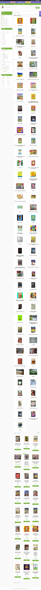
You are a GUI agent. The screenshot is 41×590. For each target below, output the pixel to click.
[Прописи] (20, 163)
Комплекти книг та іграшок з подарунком (20, 47)
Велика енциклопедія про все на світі (27, 534)
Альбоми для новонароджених (20, 233)
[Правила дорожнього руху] (33, 329)
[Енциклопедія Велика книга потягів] (27, 476)
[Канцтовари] (20, 414)
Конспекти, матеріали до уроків (33, 79)
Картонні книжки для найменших (33, 124)
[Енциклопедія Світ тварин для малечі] (18, 493)
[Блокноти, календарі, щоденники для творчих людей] (20, 250)
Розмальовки (20, 123)
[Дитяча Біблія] (20, 217)
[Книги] (20, 285)
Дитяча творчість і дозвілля (33, 211)
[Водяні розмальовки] (20, 85)
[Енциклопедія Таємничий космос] (18, 529)
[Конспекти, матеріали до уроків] (33, 74)
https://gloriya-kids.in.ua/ (6, 69)
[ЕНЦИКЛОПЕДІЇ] (20, 20)
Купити (18, 449)
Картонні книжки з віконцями (20, 134)
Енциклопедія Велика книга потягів (26, 481)
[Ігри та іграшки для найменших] (20, 186)
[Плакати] (33, 217)
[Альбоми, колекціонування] (33, 350)
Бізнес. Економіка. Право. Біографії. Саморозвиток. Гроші (20, 267)
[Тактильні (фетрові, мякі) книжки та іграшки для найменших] (33, 174)
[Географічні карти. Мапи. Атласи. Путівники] (33, 228)
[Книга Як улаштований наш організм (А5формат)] (35, 510)
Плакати (33, 222)
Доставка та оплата (5, 20)
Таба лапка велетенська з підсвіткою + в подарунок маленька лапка (26, 463)
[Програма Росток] (20, 317)
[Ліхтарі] (20, 382)
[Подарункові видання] (20, 306)
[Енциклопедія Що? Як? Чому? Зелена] (18, 547)
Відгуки (3, 17)
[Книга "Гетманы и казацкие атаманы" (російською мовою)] (27, 547)
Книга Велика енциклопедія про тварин (35, 534)
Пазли (20, 211)
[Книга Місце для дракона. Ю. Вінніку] (27, 438)
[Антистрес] (20, 239)
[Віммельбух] (33, 108)
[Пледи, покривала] (20, 371)
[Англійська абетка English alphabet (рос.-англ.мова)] (18, 438)
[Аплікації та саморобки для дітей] (33, 85)
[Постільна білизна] (33, 382)
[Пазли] (20, 207)
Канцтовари (20, 418)
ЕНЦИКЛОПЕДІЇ (20, 25)
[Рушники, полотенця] (33, 403)
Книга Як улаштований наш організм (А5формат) (35, 516)
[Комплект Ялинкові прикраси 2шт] (18, 457)
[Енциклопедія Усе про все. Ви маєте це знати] (18, 476)
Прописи (20, 167)
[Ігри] (33, 196)
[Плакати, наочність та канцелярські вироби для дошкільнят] (33, 317)
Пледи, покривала (20, 376)
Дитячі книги (33, 46)
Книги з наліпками (20, 101)
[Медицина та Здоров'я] (33, 295)
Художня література (33, 289)
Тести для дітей (33, 134)
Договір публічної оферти (5, 25)
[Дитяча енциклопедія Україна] (27, 510)
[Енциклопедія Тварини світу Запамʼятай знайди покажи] (18, 510)
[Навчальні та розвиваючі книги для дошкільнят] (20, 140)
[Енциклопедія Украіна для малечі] (27, 493)
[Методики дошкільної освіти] (33, 151)
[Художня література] (33, 285)
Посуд (20, 397)
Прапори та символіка (20, 79)
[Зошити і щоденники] (33, 250)
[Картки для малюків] (20, 329)
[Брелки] (20, 425)
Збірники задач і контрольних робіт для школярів (33, 58)
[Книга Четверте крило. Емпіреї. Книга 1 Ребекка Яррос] (35, 438)
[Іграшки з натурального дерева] (20, 196)
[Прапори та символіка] (20, 74)
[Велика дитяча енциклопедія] (18, 567)
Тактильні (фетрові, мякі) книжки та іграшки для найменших (33, 180)
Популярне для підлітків (20, 278)
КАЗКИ (33, 25)
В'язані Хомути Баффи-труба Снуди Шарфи (33, 419)
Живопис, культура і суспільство (33, 311)
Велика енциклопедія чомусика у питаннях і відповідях (35, 554)
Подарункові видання (20, 311)
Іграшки (33, 190)
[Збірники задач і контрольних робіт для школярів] (33, 53)
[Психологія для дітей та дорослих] (33, 273)
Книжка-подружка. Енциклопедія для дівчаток (35, 572)
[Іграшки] (33, 186)
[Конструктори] (20, 350)
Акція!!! (20, 57)
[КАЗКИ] (33, 20)
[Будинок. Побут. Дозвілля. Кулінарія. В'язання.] (20, 295)
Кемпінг (33, 376)
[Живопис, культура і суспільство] (33, 306)
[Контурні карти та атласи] (33, 64)
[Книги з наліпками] (20, 96)
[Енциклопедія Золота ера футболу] (35, 476)
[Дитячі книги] (33, 41)
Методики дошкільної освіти (33, 156)
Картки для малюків (19, 334)
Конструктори (20, 355)
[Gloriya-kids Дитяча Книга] (2, 7)
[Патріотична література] (20, 31)
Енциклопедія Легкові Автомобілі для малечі (35, 499)
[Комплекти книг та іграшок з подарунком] (20, 41)
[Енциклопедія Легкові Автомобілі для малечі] (35, 493)
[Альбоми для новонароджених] (20, 228)
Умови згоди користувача (5, 22)
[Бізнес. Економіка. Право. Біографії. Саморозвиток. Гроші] (20, 262)
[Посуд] (20, 393)
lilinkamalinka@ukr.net (5, 70)
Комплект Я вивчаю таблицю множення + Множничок (35, 462)
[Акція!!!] (20, 53)
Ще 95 (3, 44)
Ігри (33, 201)
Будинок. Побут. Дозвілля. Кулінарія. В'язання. (20, 300)
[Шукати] (36, 8)
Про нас (3, 15)
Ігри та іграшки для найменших (20, 190)
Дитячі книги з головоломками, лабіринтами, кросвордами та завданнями (33, 102)
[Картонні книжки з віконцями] (20, 130)
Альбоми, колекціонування (33, 355)
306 (36, 582)
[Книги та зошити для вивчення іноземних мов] (33, 163)
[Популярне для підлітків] (20, 273)
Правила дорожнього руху (33, 334)
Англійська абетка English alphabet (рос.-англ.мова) (18, 444)
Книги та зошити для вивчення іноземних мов (33, 168)
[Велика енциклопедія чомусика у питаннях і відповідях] (35, 547)
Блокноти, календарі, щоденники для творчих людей (20, 256)
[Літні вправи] (33, 31)
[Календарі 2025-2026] (20, 64)
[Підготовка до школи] (33, 140)
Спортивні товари (33, 397)
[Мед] (33, 361)
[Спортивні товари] (33, 393)
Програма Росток (20, 322)
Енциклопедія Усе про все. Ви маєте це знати (17, 481)
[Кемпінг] (33, 371)
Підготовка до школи (33, 145)
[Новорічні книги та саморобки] (33, 262)
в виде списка (39, 433)
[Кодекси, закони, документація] (20, 361)
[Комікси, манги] (20, 108)
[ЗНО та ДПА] (20, 174)
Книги (20, 289)
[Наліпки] (33, 340)
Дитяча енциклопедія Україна (26, 516)
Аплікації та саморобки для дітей (33, 90)
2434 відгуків (33, 0)
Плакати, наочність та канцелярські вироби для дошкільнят (33, 323)
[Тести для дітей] (33, 130)
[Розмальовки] (20, 119)
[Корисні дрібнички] (20, 403)
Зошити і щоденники (33, 255)
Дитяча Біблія (20, 222)
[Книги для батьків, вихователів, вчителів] (33, 239)
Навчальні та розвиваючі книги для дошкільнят (20, 145)
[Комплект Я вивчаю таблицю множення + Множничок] (35, 457)
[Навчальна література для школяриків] (20, 151)
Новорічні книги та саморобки (33, 267)
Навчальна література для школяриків (20, 157)
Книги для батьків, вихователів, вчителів (33, 244)
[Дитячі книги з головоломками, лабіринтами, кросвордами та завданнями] (33, 96)
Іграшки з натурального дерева (20, 201)
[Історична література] (20, 340)
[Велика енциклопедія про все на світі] (27, 529)
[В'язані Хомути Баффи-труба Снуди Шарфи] (33, 414)
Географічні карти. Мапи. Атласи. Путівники (33, 233)
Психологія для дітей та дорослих (33, 278)
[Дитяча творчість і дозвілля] (33, 207)
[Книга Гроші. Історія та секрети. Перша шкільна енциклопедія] (27, 567)
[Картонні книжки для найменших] (33, 119)
